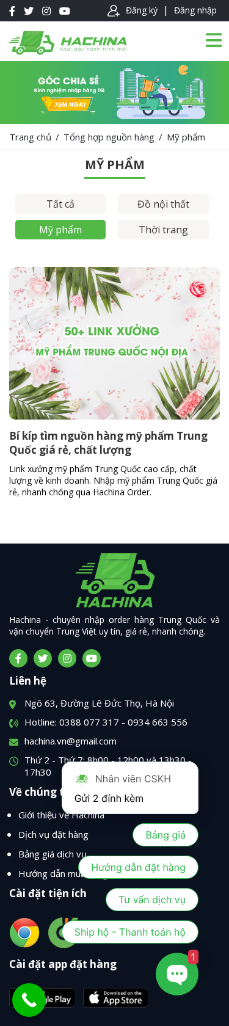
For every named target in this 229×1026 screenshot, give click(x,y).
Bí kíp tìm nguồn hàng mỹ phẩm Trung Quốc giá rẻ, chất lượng (108, 443)
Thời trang (163, 229)
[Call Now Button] (29, 1000)
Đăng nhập (195, 10)
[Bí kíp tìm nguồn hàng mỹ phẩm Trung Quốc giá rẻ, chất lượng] (114, 416)
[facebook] (18, 658)
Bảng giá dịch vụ (52, 854)
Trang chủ (30, 137)
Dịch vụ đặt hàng (53, 834)
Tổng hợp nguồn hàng (109, 137)
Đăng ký (142, 10)
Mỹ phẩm (60, 229)
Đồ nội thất (163, 204)
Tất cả (60, 204)
